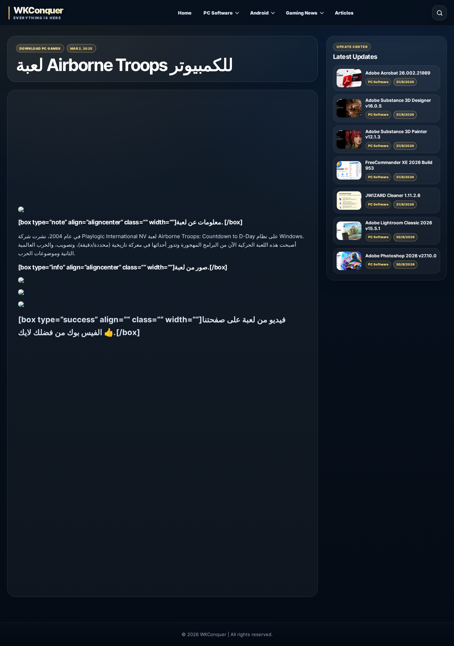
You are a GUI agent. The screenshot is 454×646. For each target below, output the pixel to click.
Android (259, 13)
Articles (344, 13)
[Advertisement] (162, 150)
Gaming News (301, 13)
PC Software (218, 13)
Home (185, 13)
